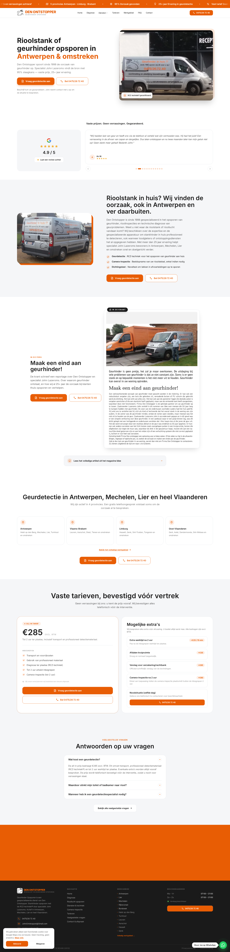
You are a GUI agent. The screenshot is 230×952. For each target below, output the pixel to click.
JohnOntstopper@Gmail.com (34, 923)
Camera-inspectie (75, 909)
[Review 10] (157, 168)
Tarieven (115, 13)
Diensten (102, 13)
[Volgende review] (210, 168)
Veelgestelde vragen (76, 917)
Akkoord (17, 944)
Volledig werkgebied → (126, 936)
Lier (120, 897)
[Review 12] (161, 168)
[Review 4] (144, 168)
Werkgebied (129, 13)
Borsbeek (123, 908)
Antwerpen (123, 893)
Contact (149, 13)
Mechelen (123, 901)
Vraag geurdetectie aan (38, 81)
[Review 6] (149, 168)
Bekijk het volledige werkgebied (113, 550)
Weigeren (40, 944)
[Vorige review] (88, 168)
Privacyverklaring (188, 948)
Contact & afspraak (75, 921)
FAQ (140, 13)
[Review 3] (141, 168)
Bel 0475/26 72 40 (74, 81)
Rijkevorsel (123, 905)
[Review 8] (153, 168)
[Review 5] (146, 168)
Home (79, 13)
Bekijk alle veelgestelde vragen (113, 808)
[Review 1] (136, 168)
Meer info (19, 938)
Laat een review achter (50, 160)
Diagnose (90, 13)
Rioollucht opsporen (75, 901)
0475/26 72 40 (203, 13)
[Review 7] (151, 168)
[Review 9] (155, 168)
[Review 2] (138, 168)
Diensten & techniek (75, 905)
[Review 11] (159, 168)
